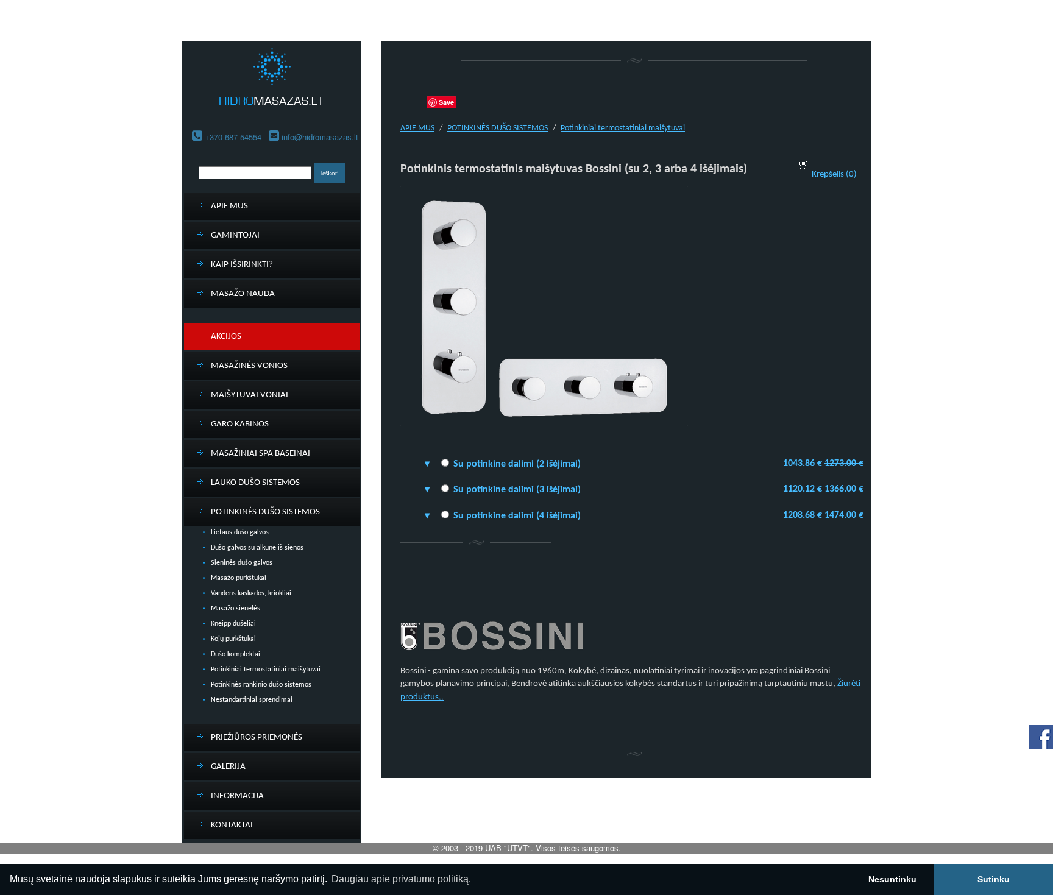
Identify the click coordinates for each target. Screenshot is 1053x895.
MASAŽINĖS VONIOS (249, 365)
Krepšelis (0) (834, 174)
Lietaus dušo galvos (240, 532)
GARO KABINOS (240, 424)
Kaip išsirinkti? (242, 264)
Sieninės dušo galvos (241, 563)
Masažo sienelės (235, 608)
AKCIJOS (226, 336)
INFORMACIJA (237, 796)
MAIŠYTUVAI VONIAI (249, 395)
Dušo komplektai (235, 654)
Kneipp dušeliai (233, 624)
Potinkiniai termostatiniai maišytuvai (266, 669)
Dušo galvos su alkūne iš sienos (257, 547)
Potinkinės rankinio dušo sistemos (261, 684)
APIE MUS (229, 206)
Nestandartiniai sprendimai (251, 700)
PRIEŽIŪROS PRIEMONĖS (256, 737)
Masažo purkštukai (238, 578)
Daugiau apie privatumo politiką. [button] (401, 879)
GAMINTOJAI (235, 235)
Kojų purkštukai (233, 639)
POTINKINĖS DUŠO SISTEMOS (265, 512)
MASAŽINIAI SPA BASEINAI (260, 453)
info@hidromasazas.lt (320, 137)
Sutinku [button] (993, 879)
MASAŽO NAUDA (243, 294)
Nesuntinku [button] (892, 879)
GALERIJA (228, 766)
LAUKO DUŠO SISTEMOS (255, 482)
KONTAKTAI (232, 825)
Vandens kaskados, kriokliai (251, 593)
